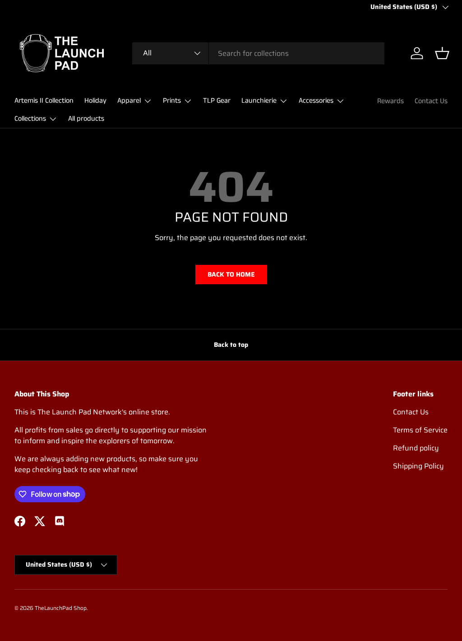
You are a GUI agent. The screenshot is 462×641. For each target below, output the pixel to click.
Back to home (231, 274)
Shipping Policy (418, 466)
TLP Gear (217, 100)
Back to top (231, 345)
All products (86, 119)
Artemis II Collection (44, 100)
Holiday (95, 100)
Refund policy (416, 448)
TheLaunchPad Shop (61, 608)
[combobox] (258, 53)
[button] (442, 53)
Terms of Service (420, 430)
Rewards (390, 101)
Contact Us (431, 101)
